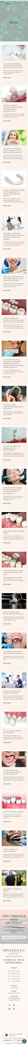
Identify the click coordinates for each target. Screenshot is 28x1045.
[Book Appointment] (22, 3)
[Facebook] (9, 1005)
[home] (7, 3)
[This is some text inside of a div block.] (16, 3)
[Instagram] (9, 1009)
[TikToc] (14, 1009)
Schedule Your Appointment (14, 937)
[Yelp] (14, 1005)
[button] (26, 3)
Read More (7, 77)
